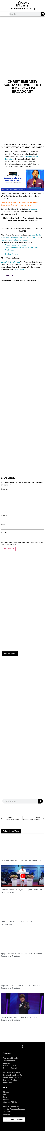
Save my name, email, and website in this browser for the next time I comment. (22, 543)
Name (4, 515)
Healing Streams (11, 254)
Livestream (33, 209)
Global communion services (15, 245)
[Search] (43, 14)
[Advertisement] (22, 40)
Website (4, 532)
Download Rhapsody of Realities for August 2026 (21, 860)
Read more (19, 269)
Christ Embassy (7, 280)
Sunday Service (30, 280)
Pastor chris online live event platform (15, 240)
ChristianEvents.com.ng (22, 8)
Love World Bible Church (10, 262)
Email (3, 524)
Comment (5, 489)
